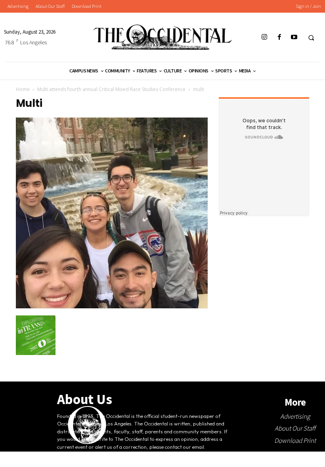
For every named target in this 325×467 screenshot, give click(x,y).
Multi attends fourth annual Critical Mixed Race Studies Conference (111, 89)
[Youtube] (294, 37)
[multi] (112, 307)
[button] (311, 37)
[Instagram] (264, 37)
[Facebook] (279, 37)
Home (23, 89)
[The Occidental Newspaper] (162, 37)
